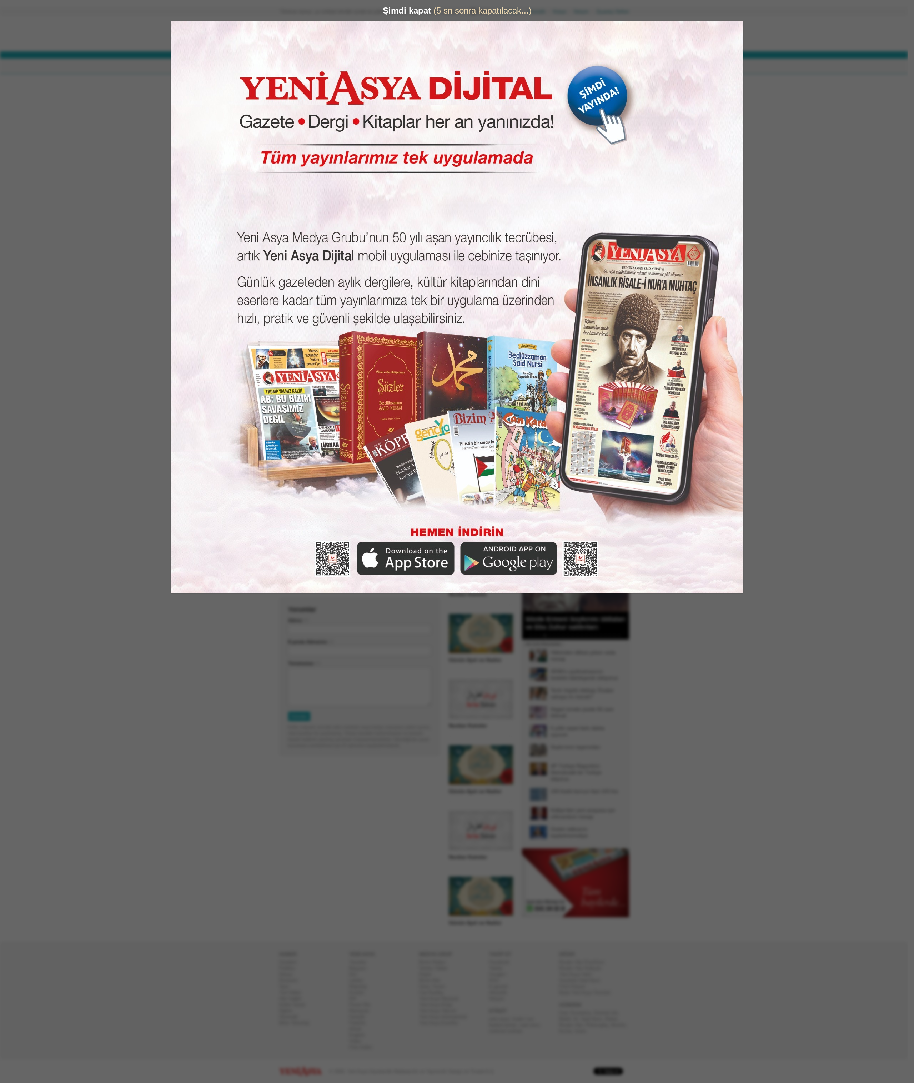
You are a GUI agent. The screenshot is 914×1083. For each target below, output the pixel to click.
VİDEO (462, 66)
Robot (614, 1019)
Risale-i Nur (574, 1025)
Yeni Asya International (445, 1016)
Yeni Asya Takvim (440, 1010)
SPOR (395, 66)
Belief (568, 1019)
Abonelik (539, 11)
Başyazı (360, 968)
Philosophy (599, 1025)
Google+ (500, 974)
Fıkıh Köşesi (575, 986)
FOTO (489, 66)
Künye (562, 11)
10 (575, 635)
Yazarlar (360, 962)
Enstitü (359, 992)
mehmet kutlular (508, 1031)
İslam (583, 1031)
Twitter (499, 968)
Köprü (428, 974)
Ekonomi (291, 980)
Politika (289, 968)
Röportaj (360, 986)
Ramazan (362, 1010)
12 (584, 635)
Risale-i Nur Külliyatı (583, 968)
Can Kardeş (434, 992)
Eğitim (288, 1010)
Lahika (359, 980)
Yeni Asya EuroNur (441, 1023)
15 (598, 635)
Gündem (291, 962)
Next (623, 576)
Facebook (502, 962)
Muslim (621, 1025)
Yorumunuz (304, 663)
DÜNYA (331, 66)
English (359, 1035)
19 (617, 635)
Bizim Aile (432, 980)
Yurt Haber (293, 992)
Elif (355, 998)
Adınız (298, 620)
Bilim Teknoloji (297, 1023)
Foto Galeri (363, 1047)
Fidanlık (360, 1023)
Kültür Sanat (295, 1004)
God (566, 1013)
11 (580, 635)
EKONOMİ (364, 66)
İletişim (584, 11)
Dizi (356, 974)
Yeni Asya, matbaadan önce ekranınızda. (599, 303)
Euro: (429, 41)
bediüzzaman (505, 1025)
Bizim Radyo (435, 962)
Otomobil (291, 1016)
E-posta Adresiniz (310, 642)
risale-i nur (525, 1019)
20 (622, 635)
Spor (287, 986)
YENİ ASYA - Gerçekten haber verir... (326, 33)
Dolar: (430, 35)
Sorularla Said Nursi (582, 980)
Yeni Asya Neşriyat (441, 998)
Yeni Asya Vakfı (578, 974)
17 (608, 635)
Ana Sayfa (512, 11)
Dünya (288, 974)
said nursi (532, 1025)
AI (578, 1019)
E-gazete (501, 986)
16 (603, 635)
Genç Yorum (435, 986)
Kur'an (568, 1031)
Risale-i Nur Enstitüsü (584, 962)
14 (594, 635)
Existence (583, 1013)
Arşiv (539, 256)
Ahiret (358, 1029)
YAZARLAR (428, 66)
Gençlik (360, 1016)
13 (589, 635)
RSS (497, 980)
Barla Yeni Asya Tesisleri (587, 992)
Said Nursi (594, 1019)
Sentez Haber (436, 968)
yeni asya (502, 1019)
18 (612, 635)
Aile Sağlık (293, 998)
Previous (530, 576)
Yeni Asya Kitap (438, 1004)
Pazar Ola (362, 1004)
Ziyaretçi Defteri (615, 11)
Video (358, 1041)
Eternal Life (609, 1013)
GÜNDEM (299, 66)
